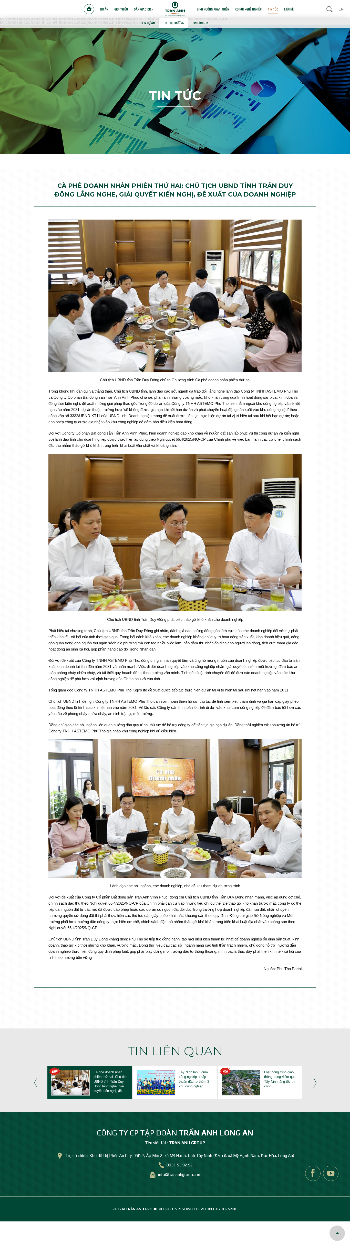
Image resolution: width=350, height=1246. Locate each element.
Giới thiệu (121, 9)
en (341, 9)
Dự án (104, 9)
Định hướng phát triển (213, 9)
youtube (330, 1173)
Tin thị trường (173, 23)
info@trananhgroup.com (179, 1174)
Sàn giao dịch (143, 9)
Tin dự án (148, 23)
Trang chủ (89, 9)
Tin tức (273, 9)
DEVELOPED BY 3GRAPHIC (216, 1209)
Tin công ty (200, 23)
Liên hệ (289, 9)
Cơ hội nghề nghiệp (248, 9)
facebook (313, 1173)
